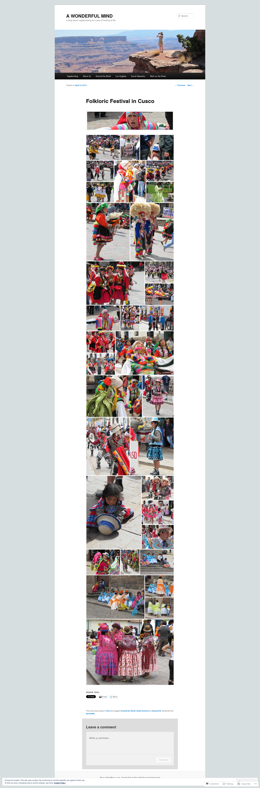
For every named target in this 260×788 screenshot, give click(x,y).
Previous (180, 85)
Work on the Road (158, 76)
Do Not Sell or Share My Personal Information (141, 777)
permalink (90, 713)
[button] (103, 147)
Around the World (103, 76)
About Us (87, 76)
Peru (108, 710)
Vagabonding (72, 76)
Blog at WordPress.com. (110, 777)
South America (142, 710)
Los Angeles (121, 76)
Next (190, 85)
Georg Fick (156, 710)
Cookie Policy (60, 783)
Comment (163, 759)
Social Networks (138, 76)
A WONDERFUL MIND (89, 15)
